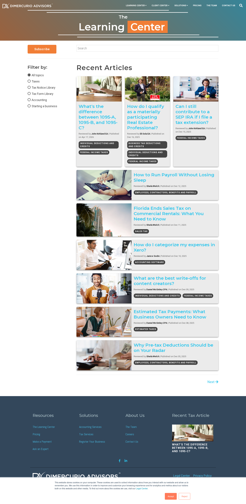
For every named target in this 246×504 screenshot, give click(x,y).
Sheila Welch (152, 186)
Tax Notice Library (43, 87)
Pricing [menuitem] (197, 5)
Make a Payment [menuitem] (42, 441)
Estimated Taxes (145, 329)
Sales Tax (141, 231)
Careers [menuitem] (130, 434)
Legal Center (142, 488)
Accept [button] (171, 496)
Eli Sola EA (145, 133)
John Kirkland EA (99, 133)
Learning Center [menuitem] (135, 5)
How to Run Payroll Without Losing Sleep (174, 177)
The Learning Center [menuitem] (44, 427)
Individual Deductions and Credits (97, 145)
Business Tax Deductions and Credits (144, 145)
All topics (38, 75)
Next (211, 382)
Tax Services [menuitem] (86, 434)
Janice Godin (152, 256)
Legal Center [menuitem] (181, 475)
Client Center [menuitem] (160, 5)
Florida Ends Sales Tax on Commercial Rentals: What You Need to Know (169, 213)
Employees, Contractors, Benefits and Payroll (165, 192)
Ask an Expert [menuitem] (41, 449)
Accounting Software (149, 262)
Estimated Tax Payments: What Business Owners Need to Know (170, 314)
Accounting (39, 100)
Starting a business (44, 106)
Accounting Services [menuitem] (90, 427)
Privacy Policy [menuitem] (202, 475)
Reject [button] (184, 496)
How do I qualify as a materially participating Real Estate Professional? (145, 117)
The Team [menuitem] (212, 5)
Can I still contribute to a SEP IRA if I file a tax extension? (194, 114)
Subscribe (42, 49)
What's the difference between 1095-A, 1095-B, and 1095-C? (98, 117)
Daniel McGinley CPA (156, 289)
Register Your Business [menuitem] (92, 441)
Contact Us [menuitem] (228, 5)
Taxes (36, 81)
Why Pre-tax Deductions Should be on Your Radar (173, 347)
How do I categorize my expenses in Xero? (174, 247)
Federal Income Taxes (94, 152)
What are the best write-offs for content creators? (170, 280)
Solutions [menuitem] (180, 5)
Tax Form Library (42, 94)
